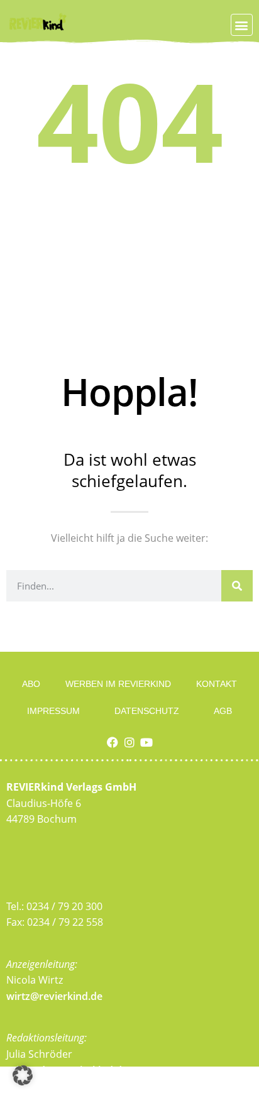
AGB (223, 711)
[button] (242, 25)
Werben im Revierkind (118, 684)
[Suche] (237, 585)
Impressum (53, 711)
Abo (31, 684)
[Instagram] (129, 742)
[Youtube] (146, 742)
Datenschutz (146, 711)
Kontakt (216, 684)
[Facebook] (112, 742)
